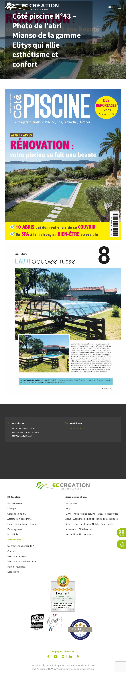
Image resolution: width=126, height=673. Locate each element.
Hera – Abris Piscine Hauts (79, 534)
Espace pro (13, 571)
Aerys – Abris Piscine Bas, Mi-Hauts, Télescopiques (91, 518)
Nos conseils (72, 503)
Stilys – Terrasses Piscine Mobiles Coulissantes (89, 523)
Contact (11, 551)
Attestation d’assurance (20, 518)
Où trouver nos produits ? (20, 545)
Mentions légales (41, 665)
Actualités (12, 534)
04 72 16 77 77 (77, 428)
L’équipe (11, 508)
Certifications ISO (16, 513)
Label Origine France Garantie (23, 523)
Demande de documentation (22, 561)
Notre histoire (14, 503)
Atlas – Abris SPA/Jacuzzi (78, 529)
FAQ (67, 508)
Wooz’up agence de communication (75, 668)
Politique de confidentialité (65, 665)
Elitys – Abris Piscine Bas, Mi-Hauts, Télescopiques (91, 513)
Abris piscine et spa (76, 496)
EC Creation (14, 496)
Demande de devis (16, 556)
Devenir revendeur (16, 566)
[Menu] (117, 7)
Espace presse (14, 529)
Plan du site (88, 665)
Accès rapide (14, 539)
